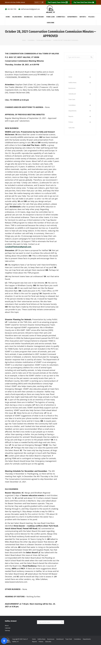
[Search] (42, 2)
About (6, 625)
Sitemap (7, 630)
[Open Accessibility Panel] (4, 641)
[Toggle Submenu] (90, 77)
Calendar (7, 628)
